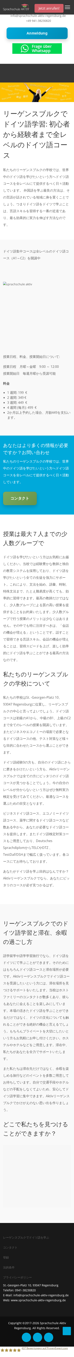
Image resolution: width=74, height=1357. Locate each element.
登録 (6, 1257)
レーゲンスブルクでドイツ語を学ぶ (26, 1237)
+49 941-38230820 (38, 21)
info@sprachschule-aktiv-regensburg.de (38, 16)
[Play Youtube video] (37, 307)
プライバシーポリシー (17, 1277)
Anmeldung (37, 33)
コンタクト (19, 498)
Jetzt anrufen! (49, 8)
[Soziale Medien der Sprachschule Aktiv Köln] (26, 1337)
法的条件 (9, 1267)
